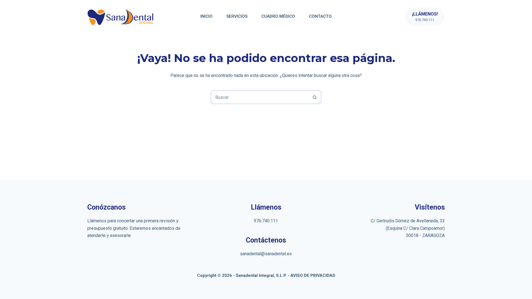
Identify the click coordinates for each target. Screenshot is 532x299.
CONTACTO (320, 16)
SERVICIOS (236, 16)
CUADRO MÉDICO (278, 16)
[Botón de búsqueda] (314, 97)
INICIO (206, 16)
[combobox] (259, 97)
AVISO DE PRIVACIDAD (312, 275)
